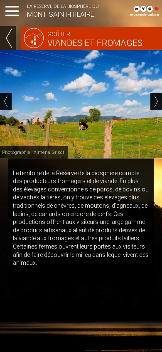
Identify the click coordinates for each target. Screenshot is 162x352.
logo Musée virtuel (145, 10)
